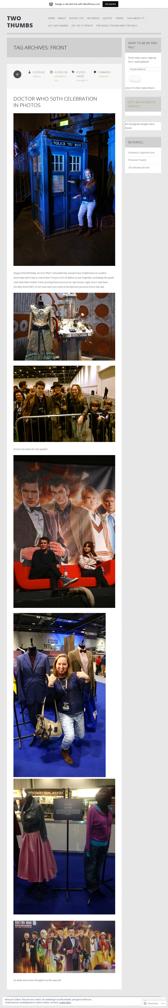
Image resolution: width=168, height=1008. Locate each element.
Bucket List (76, 18)
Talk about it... (82, 80)
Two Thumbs (20, 21)
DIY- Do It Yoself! (82, 25)
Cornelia (37, 76)
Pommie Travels (137, 160)
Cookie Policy (65, 1002)
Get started (110, 4)
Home (51, 18)
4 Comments (103, 76)
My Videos (93, 18)
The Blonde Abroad (138, 167)
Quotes (107, 18)
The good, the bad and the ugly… (117, 25)
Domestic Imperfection (141, 152)
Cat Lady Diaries (58, 25)
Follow (135, 78)
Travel (119, 18)
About (62, 18)
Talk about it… (136, 18)
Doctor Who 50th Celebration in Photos (55, 101)
